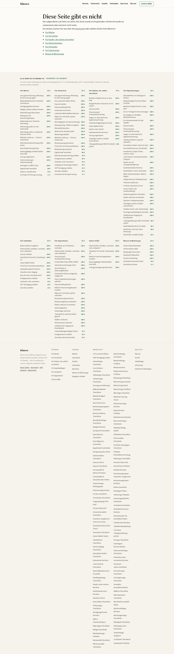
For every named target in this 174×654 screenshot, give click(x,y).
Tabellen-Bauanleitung (122, 526)
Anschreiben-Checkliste (98, 370)
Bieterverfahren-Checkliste (99, 415)
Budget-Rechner (99, 427)
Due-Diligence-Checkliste (98, 443)
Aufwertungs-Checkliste (98, 380)
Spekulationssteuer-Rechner (121, 510)
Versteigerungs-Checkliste (120, 579)
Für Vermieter (51, 36)
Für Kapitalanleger (53, 43)
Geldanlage (139, 361)
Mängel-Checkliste (100, 629)
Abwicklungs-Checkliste (98, 363)
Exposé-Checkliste (100, 466)
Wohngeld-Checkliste (122, 622)
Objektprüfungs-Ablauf (120, 429)
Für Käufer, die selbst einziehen (59, 39)
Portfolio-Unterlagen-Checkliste (122, 446)
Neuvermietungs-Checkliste (120, 422)
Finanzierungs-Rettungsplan (98, 485)
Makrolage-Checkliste (101, 626)
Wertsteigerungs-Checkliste (120, 617)
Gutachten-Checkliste (101, 532)
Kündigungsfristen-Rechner (100, 614)
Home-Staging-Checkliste (98, 548)
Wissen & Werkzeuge (54, 54)
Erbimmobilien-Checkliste (98, 457)
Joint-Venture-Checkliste (98, 565)
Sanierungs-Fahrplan (121, 494)
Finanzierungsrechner (101, 490)
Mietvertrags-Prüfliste (122, 389)
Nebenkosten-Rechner (122, 417)
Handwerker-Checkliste (98, 541)
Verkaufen (114, 3)
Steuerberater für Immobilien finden (120, 517)
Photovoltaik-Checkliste (119, 440)
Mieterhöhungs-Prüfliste (120, 362)
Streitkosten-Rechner (122, 522)
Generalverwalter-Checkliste (100, 513)
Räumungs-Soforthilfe (122, 458)
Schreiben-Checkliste (122, 505)
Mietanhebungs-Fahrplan (99, 635)
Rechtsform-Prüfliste (122, 466)
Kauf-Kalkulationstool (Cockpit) (101, 572)
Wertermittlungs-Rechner (120, 610)
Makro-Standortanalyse (99, 620)
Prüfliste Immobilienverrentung (122, 453)
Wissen (133, 3)
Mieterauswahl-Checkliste (99, 645)
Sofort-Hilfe (146, 3)
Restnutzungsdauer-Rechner (121, 482)
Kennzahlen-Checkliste (101, 601)
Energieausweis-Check (101, 451)
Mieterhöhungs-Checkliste (120, 355)
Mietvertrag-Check (121, 385)
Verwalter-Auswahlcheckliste (121, 586)
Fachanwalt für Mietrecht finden (99, 471)
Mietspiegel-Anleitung (122, 378)
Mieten (85, 3)
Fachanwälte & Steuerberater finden (101, 478)
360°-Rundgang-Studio (101, 357)
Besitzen (124, 3)
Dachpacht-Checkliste (101, 430)
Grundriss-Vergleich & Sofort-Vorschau (101, 520)
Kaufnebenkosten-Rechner (100, 593)
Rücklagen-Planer (120, 491)
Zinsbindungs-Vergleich (119, 634)
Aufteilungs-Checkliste (101, 375)
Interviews (139, 365)
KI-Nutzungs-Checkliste (98, 607)
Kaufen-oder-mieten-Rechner (101, 586)
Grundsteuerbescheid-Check (101, 527)
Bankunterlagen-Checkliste (99, 397)
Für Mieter (50, 32)
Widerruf (23, 370)
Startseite (80, 28)
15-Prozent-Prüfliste (100, 354)
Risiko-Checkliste (120, 487)
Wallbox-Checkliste (121, 591)
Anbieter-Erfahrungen (143, 369)
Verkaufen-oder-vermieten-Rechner (121, 559)
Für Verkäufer (51, 46)
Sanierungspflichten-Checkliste (121, 500)
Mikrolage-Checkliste (122, 393)
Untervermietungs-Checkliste (121, 552)
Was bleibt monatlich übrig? (121, 603)
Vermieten (95, 3)
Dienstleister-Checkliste (98, 436)
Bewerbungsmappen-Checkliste (101, 408)
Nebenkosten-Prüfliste (119, 412)
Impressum (34, 367)
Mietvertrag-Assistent (122, 381)
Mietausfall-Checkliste (101, 640)
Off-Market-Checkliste (122, 434)
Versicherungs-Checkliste (119, 572)
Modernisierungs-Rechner (120, 405)
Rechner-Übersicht (121, 462)
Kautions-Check (99, 598)
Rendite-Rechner (120, 470)
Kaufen (105, 3)
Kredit (137, 357)
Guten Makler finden (100, 536)
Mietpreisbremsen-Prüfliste (121, 373)
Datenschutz (32, 370)
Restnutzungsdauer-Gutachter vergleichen (122, 475)
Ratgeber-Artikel (78, 376)
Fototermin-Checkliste (101, 497)
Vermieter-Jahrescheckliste (120, 565)
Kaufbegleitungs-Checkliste (99, 579)
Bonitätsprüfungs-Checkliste (100, 422)
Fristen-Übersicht (99, 508)
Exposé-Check (98, 462)
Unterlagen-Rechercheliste (119, 545)
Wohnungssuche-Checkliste (120, 627)
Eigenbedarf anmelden (101, 448)
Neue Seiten (24, 367)
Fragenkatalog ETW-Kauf (100, 503)
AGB (41, 367)
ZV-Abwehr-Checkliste (122, 639)
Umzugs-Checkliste (121, 540)
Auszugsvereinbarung (101, 385)
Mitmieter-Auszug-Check (121, 398)
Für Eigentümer (52, 50)
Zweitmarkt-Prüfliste (121, 643)
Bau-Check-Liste (99, 403)
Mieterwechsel (119, 367)
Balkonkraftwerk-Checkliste (99, 391)
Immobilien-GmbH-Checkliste (100, 555)
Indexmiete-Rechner (100, 560)
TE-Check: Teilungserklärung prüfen (120, 533)
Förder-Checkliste (100, 494)
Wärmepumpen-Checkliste (120, 596)
